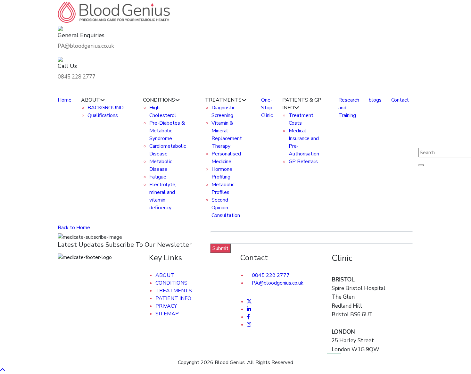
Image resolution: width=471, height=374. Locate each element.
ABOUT (164, 275)
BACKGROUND (105, 107)
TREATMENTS (173, 290)
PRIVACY (166, 306)
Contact (400, 100)
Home (64, 100)
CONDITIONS (171, 283)
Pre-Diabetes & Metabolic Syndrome (167, 131)
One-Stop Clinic (267, 107)
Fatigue (157, 176)
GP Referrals (303, 161)
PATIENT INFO (173, 298)
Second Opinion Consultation (225, 207)
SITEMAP (167, 313)
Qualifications (102, 115)
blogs (375, 100)
